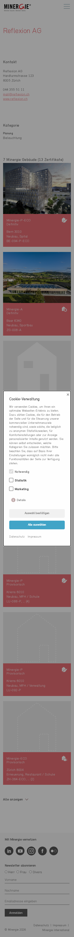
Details (21, 499)
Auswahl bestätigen (37, 513)
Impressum (35, 536)
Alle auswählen (37, 524)
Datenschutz (17, 536)
